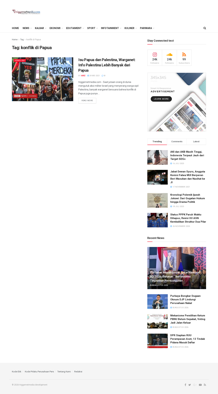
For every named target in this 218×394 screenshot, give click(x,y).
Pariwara (146, 28)
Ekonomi (55, 28)
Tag (22, 39)
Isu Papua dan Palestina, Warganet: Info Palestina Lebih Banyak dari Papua (106, 65)
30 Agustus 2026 (159, 285)
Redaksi (78, 371)
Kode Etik (16, 371)
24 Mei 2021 (94, 76)
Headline (20, 60)
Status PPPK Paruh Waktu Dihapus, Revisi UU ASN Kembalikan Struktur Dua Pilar (188, 218)
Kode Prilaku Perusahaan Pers (39, 371)
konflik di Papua (33, 39)
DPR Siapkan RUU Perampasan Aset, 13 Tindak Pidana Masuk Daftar (187, 339)
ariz (83, 76)
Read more (87, 100)
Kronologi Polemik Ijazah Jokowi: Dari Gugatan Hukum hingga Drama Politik (187, 198)
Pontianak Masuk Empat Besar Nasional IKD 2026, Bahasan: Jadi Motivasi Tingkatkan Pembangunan (174, 276)
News (26, 28)
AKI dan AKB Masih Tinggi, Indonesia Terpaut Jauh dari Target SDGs (187, 155)
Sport (91, 28)
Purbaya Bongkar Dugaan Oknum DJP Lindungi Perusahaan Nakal (185, 299)
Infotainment (110, 28)
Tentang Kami (64, 371)
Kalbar (39, 28)
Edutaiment (74, 28)
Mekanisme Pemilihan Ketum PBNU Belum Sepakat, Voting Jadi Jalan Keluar (187, 319)
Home (15, 28)
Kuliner (129, 28)
